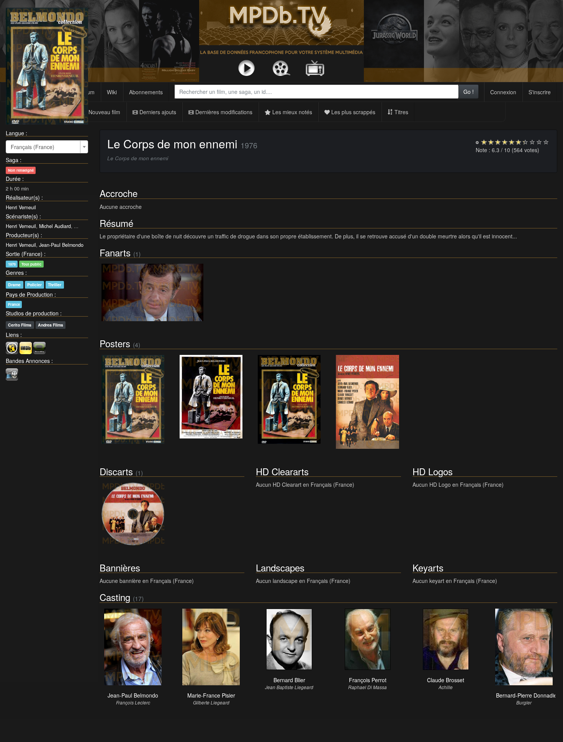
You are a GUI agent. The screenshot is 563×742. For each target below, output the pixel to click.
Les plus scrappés (352, 112)
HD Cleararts (282, 471)
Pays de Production (29, 294)
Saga (12, 160)
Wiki (112, 92)
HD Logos (432, 471)
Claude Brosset (445, 680)
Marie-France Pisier (211, 695)
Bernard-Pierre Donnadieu (528, 695)
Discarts (116, 471)
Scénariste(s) (22, 216)
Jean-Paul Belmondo (61, 244)
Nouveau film (103, 112)
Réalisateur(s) (23, 197)
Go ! (468, 91)
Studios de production (32, 313)
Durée (13, 178)
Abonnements (146, 92)
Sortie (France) (24, 254)
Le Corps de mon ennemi (172, 143)
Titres (400, 112)
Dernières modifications (223, 112)
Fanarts (115, 252)
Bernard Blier (289, 680)
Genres (15, 272)
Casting (115, 597)
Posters (115, 343)
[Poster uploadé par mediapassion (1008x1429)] (132, 399)
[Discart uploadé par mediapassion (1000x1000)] (132, 514)
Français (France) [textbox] (32, 147)
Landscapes (280, 567)
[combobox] (316, 91)
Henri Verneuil (21, 207)
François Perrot (367, 680)
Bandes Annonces (28, 360)
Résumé (116, 223)
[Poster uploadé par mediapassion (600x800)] (211, 397)
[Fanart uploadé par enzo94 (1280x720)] (152, 292)
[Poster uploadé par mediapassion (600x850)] (289, 399)
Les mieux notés (291, 112)
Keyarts (428, 567)
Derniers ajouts (157, 112)
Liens (12, 334)
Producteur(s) (22, 235)
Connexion (503, 92)
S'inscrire (540, 92)
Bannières (120, 567)
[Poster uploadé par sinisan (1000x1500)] (367, 402)
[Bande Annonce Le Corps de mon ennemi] (12, 373)
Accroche (118, 193)
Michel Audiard (55, 226)
